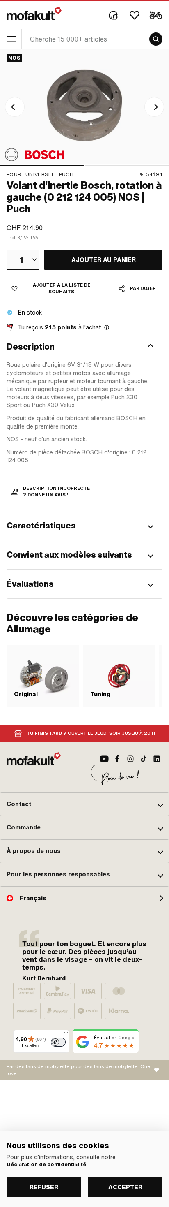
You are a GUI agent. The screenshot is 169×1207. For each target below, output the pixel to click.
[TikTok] (143, 759)
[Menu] (66, 1035)
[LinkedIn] (156, 759)
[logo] (34, 13)
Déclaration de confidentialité (46, 1165)
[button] (84, 346)
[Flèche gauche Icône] (15, 107)
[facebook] (117, 759)
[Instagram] (130, 759)
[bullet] (42, 165)
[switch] (58, 1042)
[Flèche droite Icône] (154, 107)
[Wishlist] (134, 15)
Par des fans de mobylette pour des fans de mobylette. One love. (79, 1070)
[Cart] (156, 15)
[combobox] (23, 260)
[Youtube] (104, 759)
